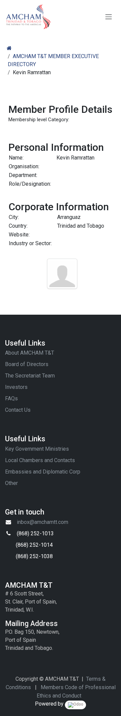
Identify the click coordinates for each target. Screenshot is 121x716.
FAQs (11, 398)
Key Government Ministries (37, 449)
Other (11, 483)
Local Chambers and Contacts (40, 460)
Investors (16, 387)
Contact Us (18, 410)
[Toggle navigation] (108, 17)
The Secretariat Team (30, 375)
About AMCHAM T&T (29, 353)
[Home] (9, 48)
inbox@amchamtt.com (42, 522)
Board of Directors (26, 364)
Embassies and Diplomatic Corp (42, 471)
